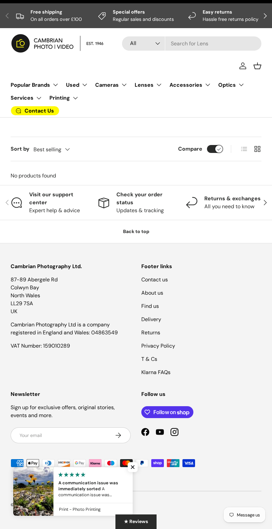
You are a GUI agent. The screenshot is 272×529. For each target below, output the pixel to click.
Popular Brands (30, 84)
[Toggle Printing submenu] (75, 98)
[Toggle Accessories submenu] (208, 85)
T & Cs (149, 359)
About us (152, 292)
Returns (150, 332)
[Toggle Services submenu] (39, 98)
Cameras (107, 84)
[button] (257, 66)
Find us (150, 306)
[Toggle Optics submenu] (241, 85)
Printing (59, 97)
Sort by (20, 148)
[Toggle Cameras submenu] (124, 85)
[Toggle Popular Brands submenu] (55, 85)
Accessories (186, 84)
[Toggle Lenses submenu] (159, 85)
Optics (227, 84)
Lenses (144, 84)
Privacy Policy (158, 345)
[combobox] (191, 43)
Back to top (136, 231)
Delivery (151, 319)
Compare (190, 148)
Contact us (154, 279)
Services (22, 97)
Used (72, 84)
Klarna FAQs (155, 372)
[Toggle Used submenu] (85, 85)
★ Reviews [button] (136, 521)
